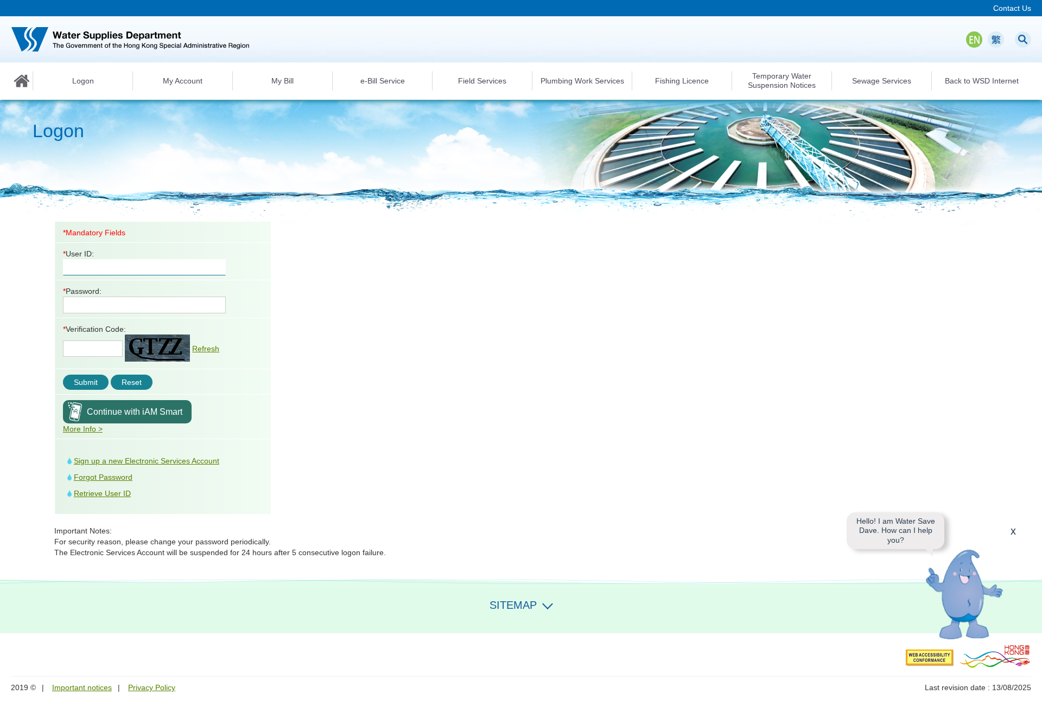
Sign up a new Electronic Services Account (146, 460)
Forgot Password (103, 477)
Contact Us (1012, 8)
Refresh (205, 348)
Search (1023, 39)
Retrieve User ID (102, 493)
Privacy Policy (151, 687)
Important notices (82, 687)
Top (1027, 618)
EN (974, 39)
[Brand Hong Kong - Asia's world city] (995, 656)
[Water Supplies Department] (130, 39)
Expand (547, 604)
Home (22, 81)
